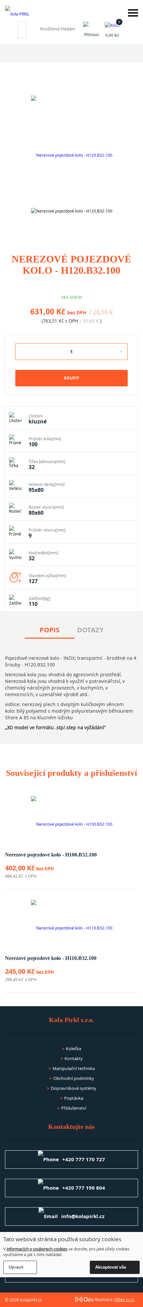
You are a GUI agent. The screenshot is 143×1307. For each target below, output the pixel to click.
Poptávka (73, 1098)
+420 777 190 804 (83, 1187)
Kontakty (74, 1058)
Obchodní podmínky (73, 1078)
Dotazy (90, 629)
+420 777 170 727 (83, 1159)
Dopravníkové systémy (73, 1088)
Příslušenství (73, 1108)
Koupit (71, 378)
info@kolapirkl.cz (82, 1216)
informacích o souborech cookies (37, 1248)
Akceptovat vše (110, 1267)
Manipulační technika (74, 1068)
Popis (50, 629)
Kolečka (73, 1048)
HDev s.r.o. (124, 1299)
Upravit (16, 1267)
